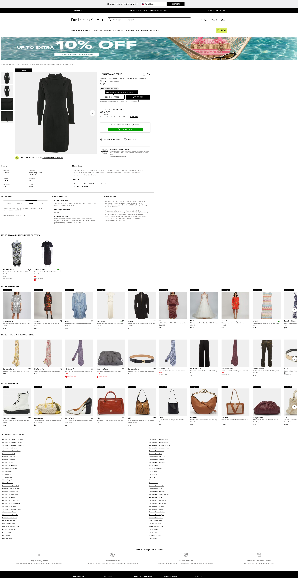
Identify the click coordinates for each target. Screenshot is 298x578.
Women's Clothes (21, 64)
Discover (4, 64)
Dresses (31, 64)
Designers (130, 30)
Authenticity (155, 30)
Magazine (145, 30)
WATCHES (107, 30)
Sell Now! (221, 30)
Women (74, 30)
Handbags (87, 30)
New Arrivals (118, 30)
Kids (137, 30)
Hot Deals (98, 30)
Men (80, 30)
